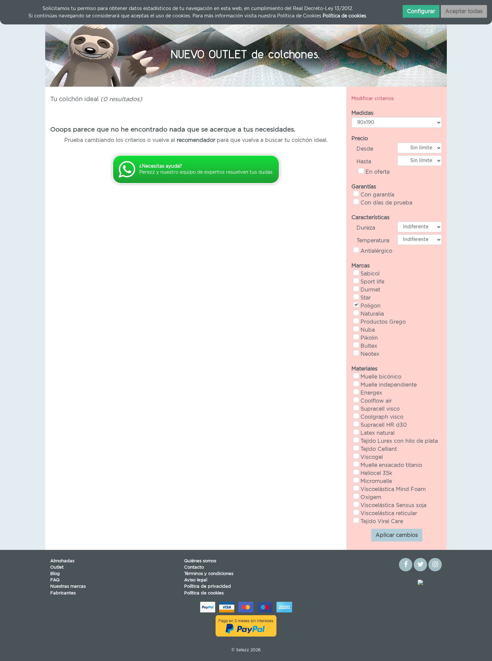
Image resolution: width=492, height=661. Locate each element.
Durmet (370, 290)
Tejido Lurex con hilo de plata (399, 441)
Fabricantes (63, 593)
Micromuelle (376, 481)
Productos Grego (383, 322)
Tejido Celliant (378, 449)
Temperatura (372, 240)
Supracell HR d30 (383, 425)
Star (365, 298)
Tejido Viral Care (381, 521)
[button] (75, 53)
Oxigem (370, 497)
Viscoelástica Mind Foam (393, 489)
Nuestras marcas (68, 586)
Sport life (372, 281)
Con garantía (377, 194)
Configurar (421, 11)
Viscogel (371, 457)
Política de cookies (204, 593)
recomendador (196, 140)
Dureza (365, 228)
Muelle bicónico (380, 377)
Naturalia (372, 314)
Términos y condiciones (208, 574)
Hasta (363, 161)
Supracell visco (380, 409)
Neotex (369, 354)
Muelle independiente (388, 385)
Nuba (367, 330)
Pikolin (369, 338)
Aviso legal (195, 580)
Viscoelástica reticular (388, 513)
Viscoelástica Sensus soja (393, 505)
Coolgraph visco (381, 417)
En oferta (377, 172)
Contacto (194, 567)
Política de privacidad (207, 586)
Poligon (370, 306)
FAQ (55, 580)
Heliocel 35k (376, 473)
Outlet (57, 567)
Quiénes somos (200, 561)
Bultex (368, 346)
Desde (364, 149)
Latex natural (377, 433)
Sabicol (370, 273)
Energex (371, 393)
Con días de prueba (386, 202)
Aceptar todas (464, 11)
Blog (55, 574)
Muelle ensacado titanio (391, 465)
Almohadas (62, 561)
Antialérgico (376, 251)
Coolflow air (376, 401)
